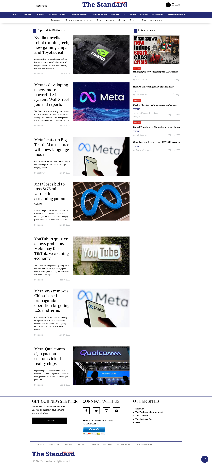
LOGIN (177, 5)
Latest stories (146, 30)
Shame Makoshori (143, 113)
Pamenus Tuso (141, 80)
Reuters (40, 74)
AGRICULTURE (157, 15)
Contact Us (54, 445)
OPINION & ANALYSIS (79, 15)
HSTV (123, 20)
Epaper (135, 20)
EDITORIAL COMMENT (57, 15)
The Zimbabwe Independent (79, 20)
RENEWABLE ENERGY (176, 15)
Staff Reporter (141, 95)
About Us (40, 445)
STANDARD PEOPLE (99, 15)
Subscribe (81, 445)
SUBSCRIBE (49, 421)
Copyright (94, 445)
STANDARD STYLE (118, 15)
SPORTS (133, 15)
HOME (15, 15)
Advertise (67, 445)
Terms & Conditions (143, 445)
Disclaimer (108, 445)
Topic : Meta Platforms (51, 30)
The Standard (142, 416)
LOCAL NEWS (27, 15)
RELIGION (144, 15)
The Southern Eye (106, 20)
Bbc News (41, 173)
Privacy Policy (123, 445)
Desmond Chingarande (144, 150)
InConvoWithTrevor (153, 20)
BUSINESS (40, 15)
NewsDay (57, 20)
